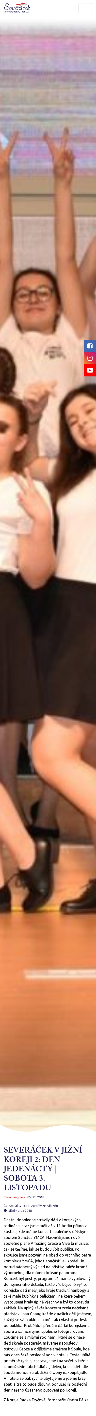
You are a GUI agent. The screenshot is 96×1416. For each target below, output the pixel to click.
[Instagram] (90, 358)
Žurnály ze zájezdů (44, 1205)
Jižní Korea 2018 (20, 1210)
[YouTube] (90, 370)
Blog (26, 1205)
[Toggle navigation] (85, 8)
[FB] (90, 346)
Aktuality (15, 1205)
